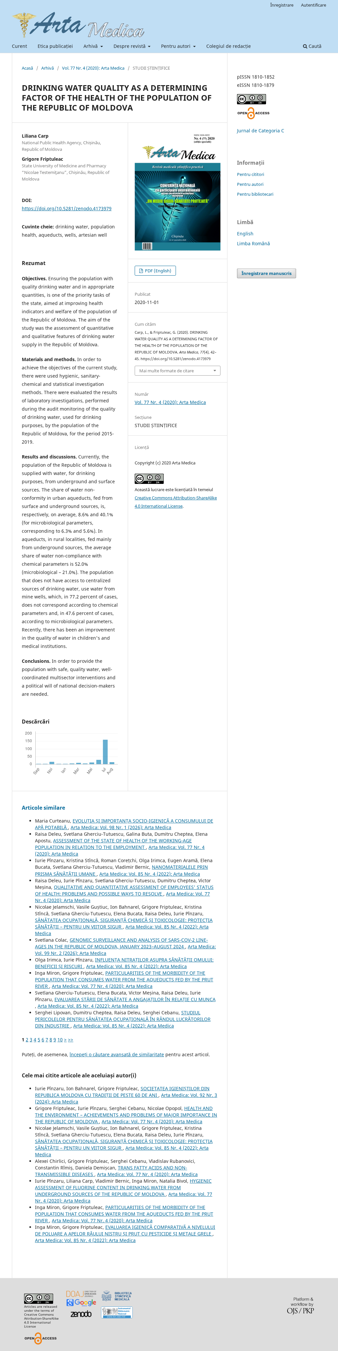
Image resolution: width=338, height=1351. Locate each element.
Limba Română (253, 243)
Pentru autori (176, 46)
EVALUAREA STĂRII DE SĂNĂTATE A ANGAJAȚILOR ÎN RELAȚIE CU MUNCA (135, 999)
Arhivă (91, 46)
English (245, 233)
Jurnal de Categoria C (260, 130)
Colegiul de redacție (228, 46)
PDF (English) (157, 271)
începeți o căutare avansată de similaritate (117, 1054)
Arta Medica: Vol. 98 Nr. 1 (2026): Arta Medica (121, 827)
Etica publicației (55, 46)
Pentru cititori (250, 174)
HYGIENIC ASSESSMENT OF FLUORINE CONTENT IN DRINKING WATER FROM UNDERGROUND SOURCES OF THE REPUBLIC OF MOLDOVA (123, 1187)
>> (70, 1039)
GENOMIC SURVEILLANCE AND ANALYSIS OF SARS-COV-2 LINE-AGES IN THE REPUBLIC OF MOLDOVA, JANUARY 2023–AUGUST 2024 (121, 943)
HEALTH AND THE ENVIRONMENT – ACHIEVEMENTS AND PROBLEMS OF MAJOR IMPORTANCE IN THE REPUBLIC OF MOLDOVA (126, 1115)
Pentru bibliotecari (255, 194)
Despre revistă (130, 46)
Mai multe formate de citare (166, 371)
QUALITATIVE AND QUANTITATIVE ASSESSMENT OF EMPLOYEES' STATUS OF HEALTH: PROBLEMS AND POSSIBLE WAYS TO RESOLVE (124, 890)
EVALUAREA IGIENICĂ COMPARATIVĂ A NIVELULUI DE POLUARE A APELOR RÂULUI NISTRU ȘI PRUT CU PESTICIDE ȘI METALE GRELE (125, 1230)
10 (60, 1039)
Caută (314, 46)
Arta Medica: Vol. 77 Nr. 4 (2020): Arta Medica (102, 986)
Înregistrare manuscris (266, 273)
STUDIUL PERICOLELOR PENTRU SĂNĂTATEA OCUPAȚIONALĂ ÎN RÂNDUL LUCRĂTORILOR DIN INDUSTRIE (123, 1019)
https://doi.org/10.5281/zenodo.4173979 (67, 208)
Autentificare (313, 5)
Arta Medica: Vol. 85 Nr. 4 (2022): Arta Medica (149, 874)
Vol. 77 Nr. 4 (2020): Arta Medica (93, 68)
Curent (19, 46)
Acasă (27, 68)
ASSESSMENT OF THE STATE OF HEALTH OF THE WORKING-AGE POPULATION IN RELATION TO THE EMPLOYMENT (113, 843)
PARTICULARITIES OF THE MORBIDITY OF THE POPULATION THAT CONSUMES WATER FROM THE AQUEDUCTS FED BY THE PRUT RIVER (124, 979)
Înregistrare (281, 5)
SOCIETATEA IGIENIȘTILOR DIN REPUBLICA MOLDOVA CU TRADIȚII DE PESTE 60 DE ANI (122, 1091)
